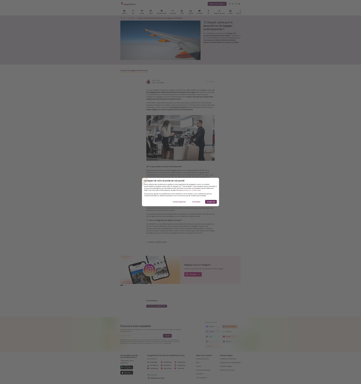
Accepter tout (211, 202)
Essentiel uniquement (179, 202)
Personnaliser (196, 202)
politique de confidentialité (192, 190)
